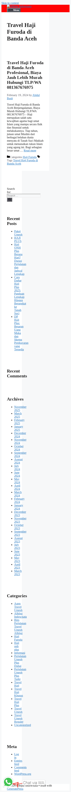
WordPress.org (22, 773)
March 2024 (18, 494)
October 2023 (18, 526)
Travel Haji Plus (17, 702)
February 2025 (19, 421)
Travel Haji (17, 684)
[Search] (9, 200)
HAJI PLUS (17, 239)
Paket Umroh (18, 233)
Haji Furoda (30, 157)
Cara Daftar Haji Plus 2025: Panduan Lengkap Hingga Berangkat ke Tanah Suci (20, 295)
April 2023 (17, 566)
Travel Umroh (18, 710)
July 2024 (17, 467)
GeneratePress (15, 788)
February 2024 (19, 500)
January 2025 (18, 428)
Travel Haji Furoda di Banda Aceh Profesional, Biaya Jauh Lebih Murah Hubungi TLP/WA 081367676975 (25, 75)
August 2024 (18, 461)
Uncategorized (22, 725)
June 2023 (17, 553)
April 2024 (17, 487)
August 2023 (18, 540)
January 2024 (18, 507)
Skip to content (10, 3)
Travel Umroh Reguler (18, 718)
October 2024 (18, 448)
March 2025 (18, 415)
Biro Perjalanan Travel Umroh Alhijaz (20, 626)
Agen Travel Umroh (18, 607)
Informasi (19, 652)
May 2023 (17, 559)
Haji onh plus (16, 646)
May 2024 (17, 480)
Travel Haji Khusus (18, 692)
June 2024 (17, 474)
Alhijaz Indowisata (20, 615)
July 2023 (17, 546)
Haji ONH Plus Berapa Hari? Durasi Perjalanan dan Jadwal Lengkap (20, 259)
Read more (30, 150)
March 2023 (18, 572)
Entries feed (18, 762)
